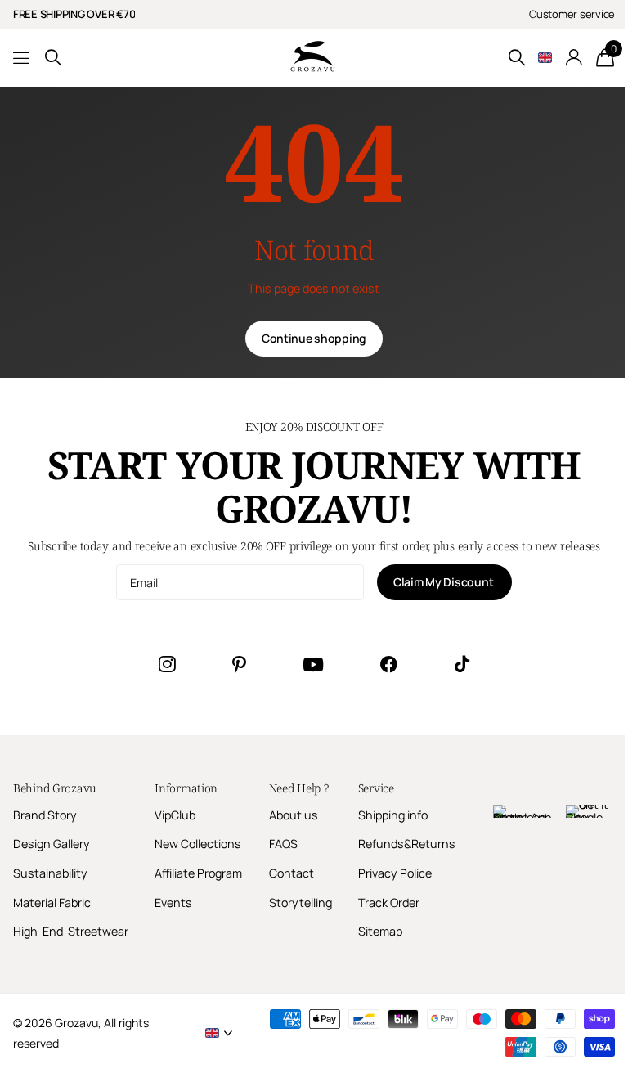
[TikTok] (462, 664)
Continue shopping (314, 338)
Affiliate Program (198, 873)
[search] (53, 57)
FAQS (283, 843)
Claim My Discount (444, 582)
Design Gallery (51, 843)
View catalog (22, 58)
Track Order (388, 902)
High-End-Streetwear (70, 931)
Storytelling (300, 902)
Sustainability (50, 873)
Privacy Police (395, 873)
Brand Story (45, 815)
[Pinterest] (239, 664)
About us (293, 815)
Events (173, 902)
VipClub (175, 815)
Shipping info (393, 815)
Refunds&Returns (406, 843)
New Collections (198, 843)
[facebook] (388, 664)
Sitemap (380, 931)
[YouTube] (313, 664)
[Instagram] (167, 664)
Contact (291, 873)
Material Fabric (52, 902)
